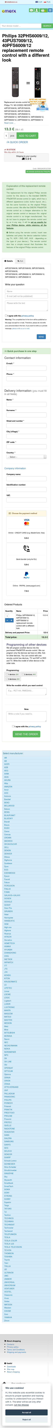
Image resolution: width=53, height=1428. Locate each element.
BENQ (6, 812)
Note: (26, 709)
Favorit (7, 879)
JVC (6, 972)
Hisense (7, 934)
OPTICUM (8, 1071)
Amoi (6, 790)
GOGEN (7, 898)
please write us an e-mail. (21, 328)
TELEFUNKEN (10, 1234)
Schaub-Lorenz (10, 1161)
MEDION (8, 1023)
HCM (6, 924)
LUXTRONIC (9, 1007)
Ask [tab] (21, 261)
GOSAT (7, 905)
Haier (6, 914)
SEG (6, 1148)
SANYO (7, 1145)
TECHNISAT (9, 1224)
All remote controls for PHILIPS (38, 171)
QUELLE (7, 1125)
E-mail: (10, 363)
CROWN (7, 838)
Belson (7, 809)
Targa (6, 1205)
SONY (6, 1193)
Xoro (6, 1314)
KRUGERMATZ (10, 981)
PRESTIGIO (9, 1113)
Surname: (11, 410)
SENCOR (8, 1154)
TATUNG (7, 1209)
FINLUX (7, 889)
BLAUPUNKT (9, 815)
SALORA (8, 1138)
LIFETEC (8, 988)
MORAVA (8, 1036)
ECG (6, 870)
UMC (6, 1276)
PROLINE (8, 1116)
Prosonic (7, 1119)
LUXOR (7, 1004)
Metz (6, 1026)
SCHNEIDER (9, 1164)
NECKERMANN (10, 1045)
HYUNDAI (8, 950)
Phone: (10, 374)
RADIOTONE (9, 1129)
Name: (10, 399)
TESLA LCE (9, 1244)
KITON (7, 978)
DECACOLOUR (10, 844)
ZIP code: (11, 442)
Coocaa (7, 834)
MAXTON (8, 1020)
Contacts (10, 1344)
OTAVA (7, 1084)
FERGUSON (9, 886)
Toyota (7, 1260)
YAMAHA (8, 1317)
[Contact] (31, 10)
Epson (6, 876)
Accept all (26, 1412)
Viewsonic (8, 1295)
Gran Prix (8, 908)
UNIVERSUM (9, 1285)
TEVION (7, 1250)
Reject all (26, 1419)
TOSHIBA (8, 1256)
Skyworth (8, 1180)
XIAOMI (7, 1311)
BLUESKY (8, 818)
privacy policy (27, 315)
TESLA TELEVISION (13, 1247)
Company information (15, 468)
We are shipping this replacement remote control (37, 99)
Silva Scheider (10, 1167)
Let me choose (21, 1405)
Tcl (5, 1212)
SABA (6, 1135)
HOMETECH (9, 943)
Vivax (6, 1298)
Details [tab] (9, 261)
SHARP (7, 1157)
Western (7, 1308)
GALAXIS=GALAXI (12, 895)
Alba (6, 783)
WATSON (8, 1304)
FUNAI (7, 892)
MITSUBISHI (9, 1033)
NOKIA (7, 1049)
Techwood (8, 1231)
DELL (6, 847)
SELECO (8, 1151)
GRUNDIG (8, 911)
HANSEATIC (9, 921)
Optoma (7, 1074)
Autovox (7, 796)
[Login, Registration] (36, 10)
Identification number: (16, 484)
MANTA (7, 1010)
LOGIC (7, 997)
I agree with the (20, 315)
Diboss (7, 857)
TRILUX (7, 1266)
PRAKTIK (8, 1109)
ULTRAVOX (9, 1272)
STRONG (8, 1196)
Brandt (7, 822)
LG (5, 985)
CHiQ (6, 956)
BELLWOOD (9, 806)
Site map (10, 1369)
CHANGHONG (10, 953)
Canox (6, 831)
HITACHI (7, 937)
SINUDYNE (9, 1173)
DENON (7, 850)
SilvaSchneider (10, 1170)
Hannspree (8, 918)
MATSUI (7, 1017)
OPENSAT (8, 1068)
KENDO (7, 975)
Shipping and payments (16, 1352)
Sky (5, 1177)
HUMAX (7, 946)
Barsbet (7, 799)
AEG (6, 770)
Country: (11, 452)
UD (5, 1269)
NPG (6, 1055)
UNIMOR (8, 1279)
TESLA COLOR (10, 1240)
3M (5, 758)
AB (5, 761)
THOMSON (9, 1253)
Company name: (14, 474)
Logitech (7, 1001)
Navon (6, 1039)
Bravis (6, 825)
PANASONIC (9, 1097)
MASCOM (8, 1013)
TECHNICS (9, 1218)
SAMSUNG (9, 1141)
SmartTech (8, 1186)
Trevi (6, 1263)
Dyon (6, 866)
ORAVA (7, 1077)
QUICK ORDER (18, 142)
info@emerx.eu (11, 2)
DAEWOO (8, 841)
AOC (6, 793)
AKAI (6, 777)
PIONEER (8, 1103)
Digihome (8, 860)
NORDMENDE (10, 1052)
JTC (5, 969)
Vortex (6, 1301)
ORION (7, 1081)
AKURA (7, 780)
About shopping (13, 1371)
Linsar (6, 991)
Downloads (11, 1366)
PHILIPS (7, 1100)
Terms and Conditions (16, 1349)
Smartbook (8, 1183)
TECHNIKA (9, 1221)
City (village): (13, 431)
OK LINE (8, 1061)
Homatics (8, 940)
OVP (6, 1090)
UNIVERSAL (9, 1282)
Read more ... (9, 122)
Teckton (7, 1215)
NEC (6, 1042)
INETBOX (8, 959)
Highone (7, 930)
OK (5, 1058)
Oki (5, 1065)
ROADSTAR (9, 1132)
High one (7, 927)
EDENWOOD (9, 873)
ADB (6, 767)
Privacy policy (13, 1346)
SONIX (7, 1189)
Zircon (6, 1320)
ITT (5, 966)
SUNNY (7, 1199)
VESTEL (7, 1292)
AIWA (6, 774)
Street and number (15, 420)
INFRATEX (8, 962)
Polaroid (7, 1106)
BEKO (6, 802)
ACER (6, 764)
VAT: (8, 495)
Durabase (8, 863)
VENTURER (9, 1288)
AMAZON (8, 786)
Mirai (6, 1029)
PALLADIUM (9, 1093)
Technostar (8, 1228)
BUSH (6, 828)
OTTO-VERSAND (11, 1087)
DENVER (8, 854)
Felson (7, 882)
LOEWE (7, 994)
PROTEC (8, 1122)
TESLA (7, 1237)
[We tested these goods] (42, 107)
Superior (7, 1202)
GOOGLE (8, 902)
